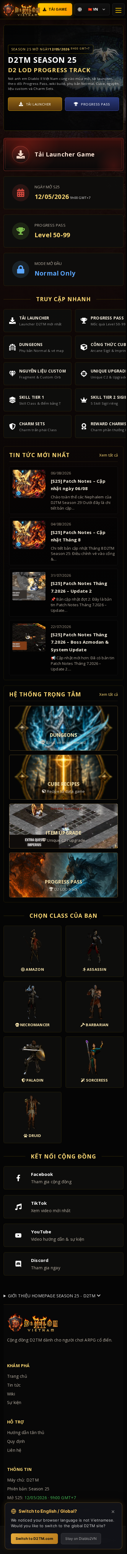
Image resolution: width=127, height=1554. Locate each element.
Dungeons (38, 104)
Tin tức (14, 1407)
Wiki (11, 1415)
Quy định (16, 1463)
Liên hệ (14, 1472)
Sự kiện (14, 1424)
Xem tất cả (108, 455)
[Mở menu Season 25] (118, 9)
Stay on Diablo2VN (81, 1538)
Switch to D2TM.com (34, 1538)
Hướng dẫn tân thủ (26, 1454)
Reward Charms (95, 104)
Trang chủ (17, 1398)
